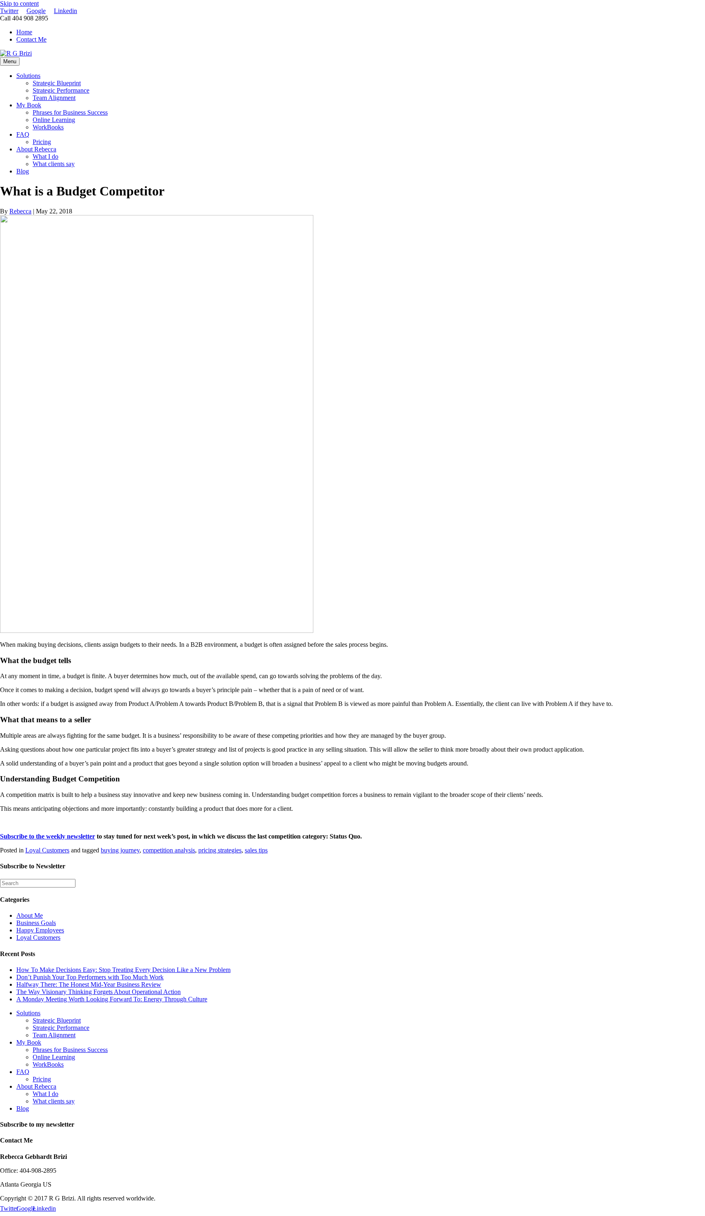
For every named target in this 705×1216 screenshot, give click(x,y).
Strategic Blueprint (57, 83)
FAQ (22, 134)
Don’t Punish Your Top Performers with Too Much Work (90, 977)
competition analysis (169, 850)
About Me (29, 915)
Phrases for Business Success (70, 112)
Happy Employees (40, 930)
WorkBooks (48, 127)
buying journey (120, 850)
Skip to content (19, 3)
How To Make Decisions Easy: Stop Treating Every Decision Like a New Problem (123, 969)
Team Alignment (54, 97)
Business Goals (36, 922)
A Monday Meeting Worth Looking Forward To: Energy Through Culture (111, 999)
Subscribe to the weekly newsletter (47, 836)
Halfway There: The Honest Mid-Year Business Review (88, 984)
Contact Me (31, 39)
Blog (22, 171)
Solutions (28, 75)
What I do (45, 156)
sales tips (256, 850)
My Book (28, 105)
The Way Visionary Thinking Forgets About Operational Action (98, 991)
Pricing (42, 141)
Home (24, 32)
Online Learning (54, 119)
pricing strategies (220, 850)
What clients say (54, 163)
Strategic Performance (61, 90)
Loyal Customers (47, 850)
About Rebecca (36, 149)
